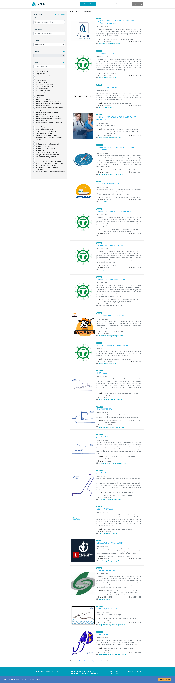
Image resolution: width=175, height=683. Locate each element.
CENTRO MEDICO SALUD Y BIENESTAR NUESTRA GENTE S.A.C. (116, 118)
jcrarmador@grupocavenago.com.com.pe (112, 463)
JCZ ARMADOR (102, 472)
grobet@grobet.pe (104, 599)
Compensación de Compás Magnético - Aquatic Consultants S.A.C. (116, 148)
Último (102, 661)
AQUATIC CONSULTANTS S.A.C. (48, 671)
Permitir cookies (164, 680)
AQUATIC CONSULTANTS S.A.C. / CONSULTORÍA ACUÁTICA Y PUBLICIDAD (115, 22)
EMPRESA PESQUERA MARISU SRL (110, 245)
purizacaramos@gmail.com (107, 107)
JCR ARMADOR (102, 436)
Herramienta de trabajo (112, 4)
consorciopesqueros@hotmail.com (110, 138)
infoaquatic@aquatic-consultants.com (111, 174)
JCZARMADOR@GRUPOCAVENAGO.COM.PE (113, 499)
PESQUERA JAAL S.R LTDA (106, 608)
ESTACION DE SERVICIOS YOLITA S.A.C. (112, 315)
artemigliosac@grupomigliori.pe (109, 270)
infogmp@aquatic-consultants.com (85, 671)
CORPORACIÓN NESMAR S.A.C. (108, 184)
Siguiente (95, 661)
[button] (49, 18)
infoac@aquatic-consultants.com (109, 44)
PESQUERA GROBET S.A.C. (106, 570)
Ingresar (136, 4)
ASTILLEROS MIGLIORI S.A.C (107, 87)
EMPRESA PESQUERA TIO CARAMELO (111, 279)
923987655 (116, 671)
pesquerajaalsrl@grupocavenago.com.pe (112, 625)
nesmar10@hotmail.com (107, 202)
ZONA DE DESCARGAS (87, 4)
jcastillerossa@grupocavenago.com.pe (111, 427)
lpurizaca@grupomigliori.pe (107, 77)
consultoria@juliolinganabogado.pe (110, 561)
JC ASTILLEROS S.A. (104, 409)
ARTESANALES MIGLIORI (106, 53)
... (89, 661)
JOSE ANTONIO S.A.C (104, 509)
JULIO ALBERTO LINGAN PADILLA (109, 543)
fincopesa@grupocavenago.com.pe (110, 399)
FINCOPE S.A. (101, 373)
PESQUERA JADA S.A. (104, 634)
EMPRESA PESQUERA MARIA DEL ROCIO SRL (114, 211)
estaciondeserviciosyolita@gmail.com (111, 336)
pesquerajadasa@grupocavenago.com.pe (112, 654)
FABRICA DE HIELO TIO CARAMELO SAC (112, 345)
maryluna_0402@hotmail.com (108, 533)
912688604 (116, 673)
